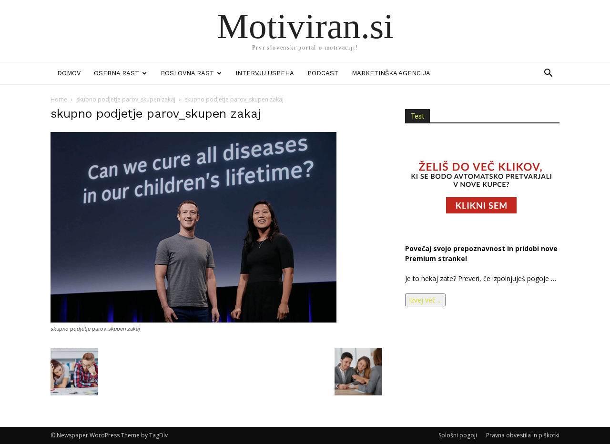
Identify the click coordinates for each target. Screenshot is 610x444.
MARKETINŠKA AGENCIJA (391, 73)
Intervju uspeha (264, 73)
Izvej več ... (425, 299)
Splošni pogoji (457, 435)
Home (59, 99)
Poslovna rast (187, 73)
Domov (69, 73)
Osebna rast (116, 73)
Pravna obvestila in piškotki (522, 435)
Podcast (322, 73)
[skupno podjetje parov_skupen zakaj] (193, 320)
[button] (548, 74)
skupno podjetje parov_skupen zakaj (125, 99)
